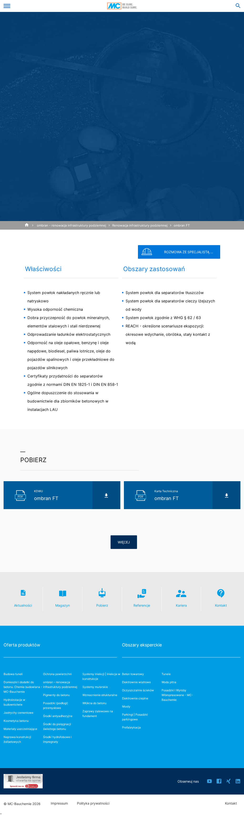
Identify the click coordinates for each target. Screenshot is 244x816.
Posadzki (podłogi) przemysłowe (55, 705)
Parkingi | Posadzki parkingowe (135, 717)
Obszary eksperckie (142, 644)
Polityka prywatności (93, 803)
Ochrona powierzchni (57, 674)
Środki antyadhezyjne (57, 716)
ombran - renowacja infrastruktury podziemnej (71, 225)
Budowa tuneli (13, 674)
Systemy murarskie (95, 687)
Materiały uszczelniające (20, 729)
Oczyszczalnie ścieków (138, 690)
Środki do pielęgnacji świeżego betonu (57, 726)
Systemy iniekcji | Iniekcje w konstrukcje (101, 676)
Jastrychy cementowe (18, 712)
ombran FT (182, 225)
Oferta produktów (22, 644)
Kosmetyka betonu (16, 721)
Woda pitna (169, 682)
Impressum (59, 803)
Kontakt (231, 803)
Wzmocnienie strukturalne (99, 695)
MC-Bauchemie (122, 6)
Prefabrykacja (131, 727)
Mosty (126, 706)
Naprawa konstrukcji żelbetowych (17, 739)
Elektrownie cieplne (135, 698)
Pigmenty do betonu (56, 695)
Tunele (166, 674)
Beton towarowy (133, 674)
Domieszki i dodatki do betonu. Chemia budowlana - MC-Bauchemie (23, 686)
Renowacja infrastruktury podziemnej (140, 225)
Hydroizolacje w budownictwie (14, 702)
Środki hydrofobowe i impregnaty (57, 739)
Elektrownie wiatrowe (136, 682)
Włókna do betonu (94, 703)
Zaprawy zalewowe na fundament (97, 713)
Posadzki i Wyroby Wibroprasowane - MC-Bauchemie (177, 695)
